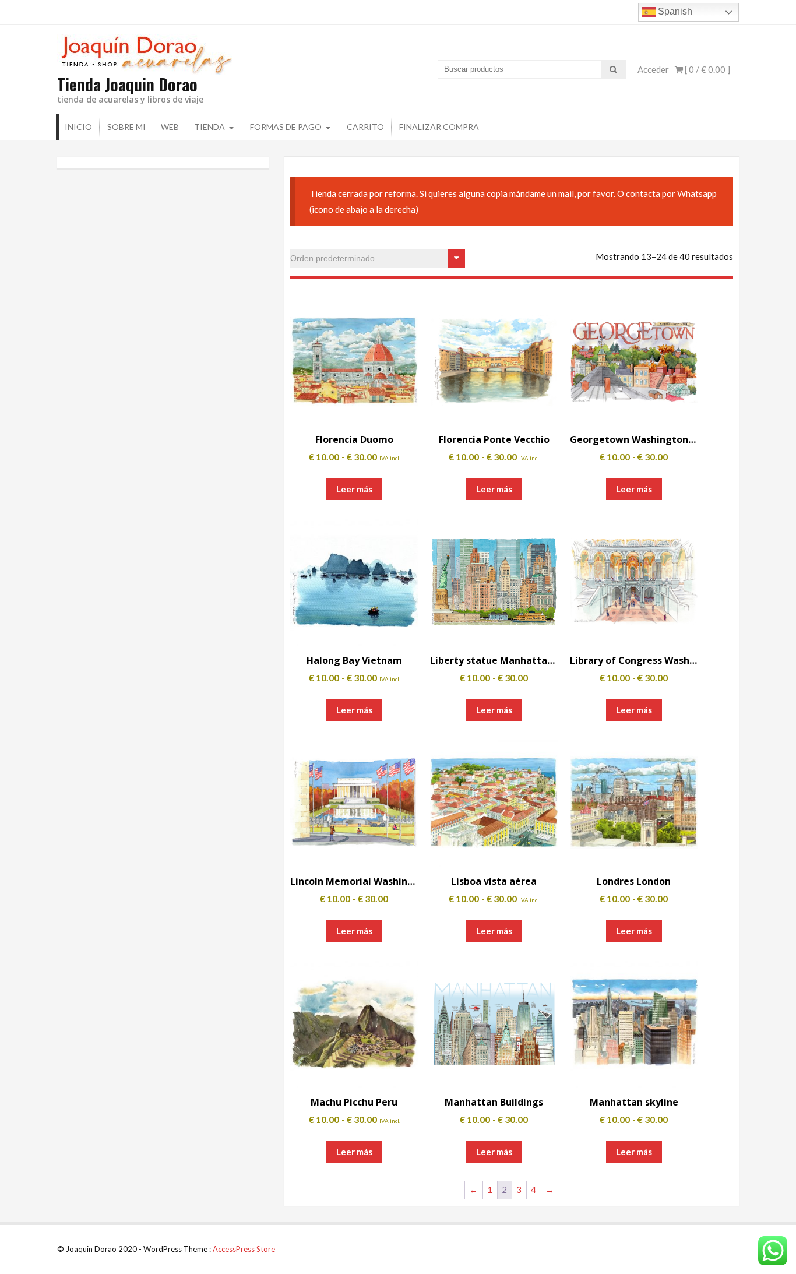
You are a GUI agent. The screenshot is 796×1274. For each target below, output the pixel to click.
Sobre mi (126, 127)
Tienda (209, 127)
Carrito (365, 127)
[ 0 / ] (706, 69)
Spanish (674, 11)
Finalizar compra (439, 127)
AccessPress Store (244, 1249)
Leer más (354, 489)
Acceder (653, 69)
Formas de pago (286, 127)
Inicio (78, 127)
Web (170, 127)
